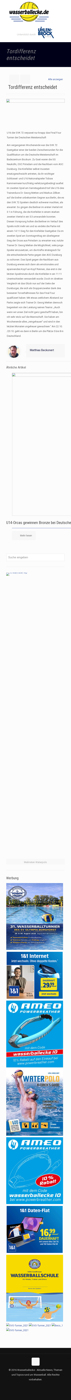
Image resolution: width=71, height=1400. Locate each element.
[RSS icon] (39, 1386)
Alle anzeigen (55, 79)
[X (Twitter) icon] (35, 1386)
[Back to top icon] (36, 1362)
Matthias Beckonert (42, 350)
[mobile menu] (66, 7)
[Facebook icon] (31, 1386)
